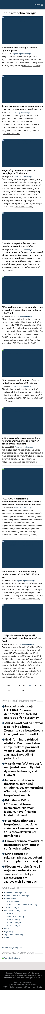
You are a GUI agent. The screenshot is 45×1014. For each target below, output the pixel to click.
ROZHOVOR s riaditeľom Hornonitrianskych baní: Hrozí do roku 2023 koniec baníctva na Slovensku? (22, 501)
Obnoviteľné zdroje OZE (15, 911)
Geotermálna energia (16, 917)
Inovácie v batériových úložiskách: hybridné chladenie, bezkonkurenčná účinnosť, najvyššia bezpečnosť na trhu (23, 787)
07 (24, 685)
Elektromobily (13, 901)
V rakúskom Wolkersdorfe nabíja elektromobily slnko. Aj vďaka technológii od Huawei (23, 769)
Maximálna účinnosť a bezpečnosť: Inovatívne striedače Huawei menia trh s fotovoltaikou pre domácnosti (21, 828)
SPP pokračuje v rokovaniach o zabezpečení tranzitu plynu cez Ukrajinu (23, 857)
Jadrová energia (11, 908)
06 (19, 685)
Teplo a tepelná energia (21, 54)
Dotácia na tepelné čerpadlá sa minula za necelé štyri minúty (19, 245)
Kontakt (40, 987)
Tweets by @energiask (12, 948)
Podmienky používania (22, 982)
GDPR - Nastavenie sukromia (14, 987)
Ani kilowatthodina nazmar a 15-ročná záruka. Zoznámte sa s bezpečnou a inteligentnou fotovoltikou (23, 728)
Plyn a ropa (9, 932)
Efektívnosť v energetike (15, 892)
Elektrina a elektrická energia (17, 895)
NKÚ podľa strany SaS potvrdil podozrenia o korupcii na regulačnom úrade (21, 638)
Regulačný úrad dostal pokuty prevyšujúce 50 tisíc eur (18, 172)
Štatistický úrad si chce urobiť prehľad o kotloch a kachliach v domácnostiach (22, 108)
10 (40, 685)
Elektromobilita (11, 898)
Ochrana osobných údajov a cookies (23, 985)
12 (23, 690)
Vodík (6, 938)
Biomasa (10, 914)
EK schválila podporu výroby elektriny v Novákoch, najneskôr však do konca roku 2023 (22, 310)
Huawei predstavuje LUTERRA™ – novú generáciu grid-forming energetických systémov (21, 712)
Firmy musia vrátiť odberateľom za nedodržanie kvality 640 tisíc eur (20, 381)
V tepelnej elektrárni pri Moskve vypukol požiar (19, 49)
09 (35, 685)
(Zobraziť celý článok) (30, 66)
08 (30, 685)
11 (9, 690)
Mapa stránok (31, 987)
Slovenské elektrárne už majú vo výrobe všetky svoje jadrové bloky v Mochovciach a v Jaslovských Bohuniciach (22, 874)
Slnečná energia (14, 920)
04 (9, 685)
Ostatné (7, 929)
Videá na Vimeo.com (18, 953)
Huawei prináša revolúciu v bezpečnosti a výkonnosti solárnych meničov (23, 844)
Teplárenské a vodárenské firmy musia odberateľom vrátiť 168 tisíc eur (20, 574)
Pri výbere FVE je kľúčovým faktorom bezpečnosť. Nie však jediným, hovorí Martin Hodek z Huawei (20, 808)
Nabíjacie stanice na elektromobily (22, 905)
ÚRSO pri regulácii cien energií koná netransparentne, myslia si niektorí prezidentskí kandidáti (21, 440)
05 (14, 685)
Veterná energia (14, 923)
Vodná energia (13, 926)
